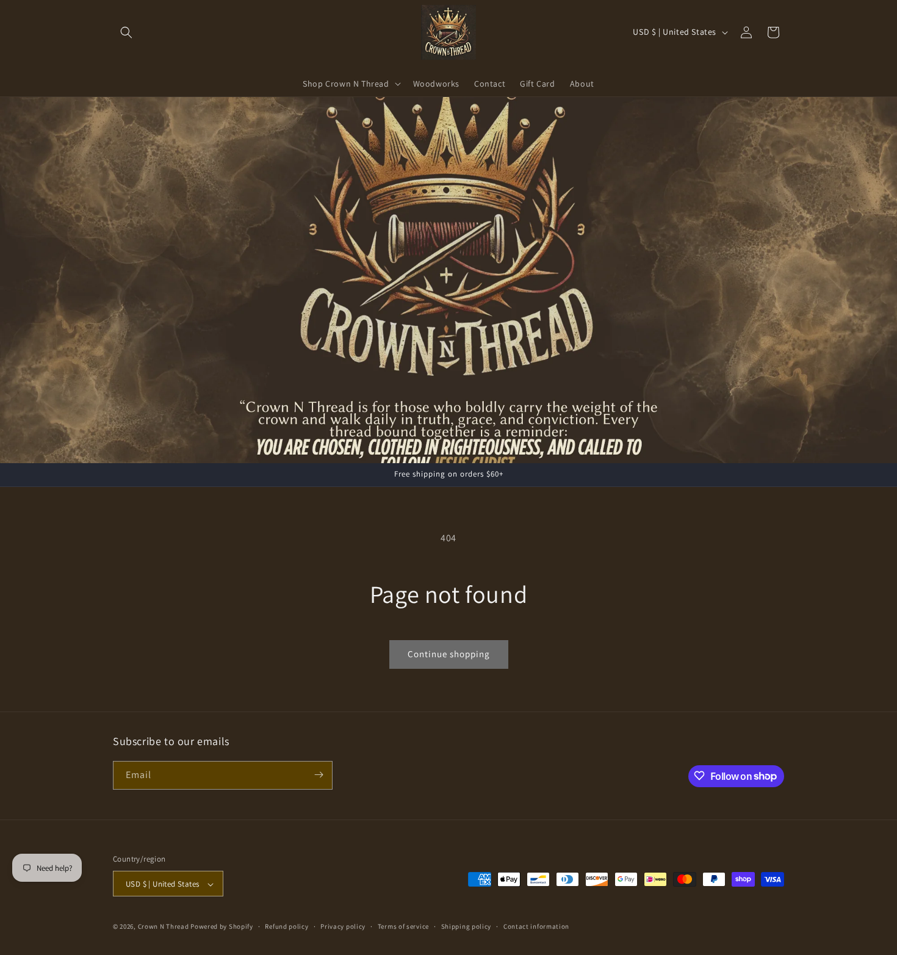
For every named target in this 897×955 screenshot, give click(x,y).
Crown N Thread (163, 927)
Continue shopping (449, 654)
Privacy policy (343, 926)
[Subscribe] (318, 774)
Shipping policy (466, 926)
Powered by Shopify (221, 927)
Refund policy (286, 926)
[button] (126, 32)
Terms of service (403, 926)
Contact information (536, 926)
